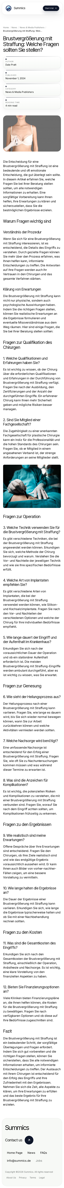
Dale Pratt (10, 64)
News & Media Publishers (32, 27)
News (14, 27)
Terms (33, 1177)
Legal (42, 1177)
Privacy (23, 1177)
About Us (11, 1177)
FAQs (43, 1152)
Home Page (15, 1152)
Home (6, 27)
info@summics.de (19, 1160)
